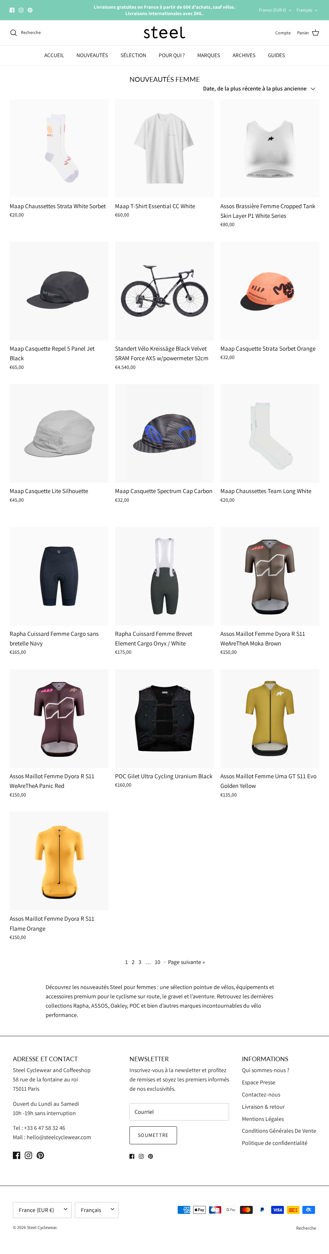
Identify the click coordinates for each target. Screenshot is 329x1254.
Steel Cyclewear (42, 1227)
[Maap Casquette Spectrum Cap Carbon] (164, 433)
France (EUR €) (272, 10)
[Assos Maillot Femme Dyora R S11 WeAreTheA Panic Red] (59, 718)
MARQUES (208, 55)
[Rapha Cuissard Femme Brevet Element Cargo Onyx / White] (164, 576)
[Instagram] (21, 10)
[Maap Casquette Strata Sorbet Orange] (269, 291)
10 (157, 962)
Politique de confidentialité (274, 1143)
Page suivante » (186, 962)
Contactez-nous (261, 1094)
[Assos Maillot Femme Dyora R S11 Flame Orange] (59, 861)
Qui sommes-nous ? (265, 1070)
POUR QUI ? (172, 55)
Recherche (306, 1228)
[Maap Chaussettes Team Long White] (269, 433)
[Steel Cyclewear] (164, 33)
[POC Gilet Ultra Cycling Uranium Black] (164, 718)
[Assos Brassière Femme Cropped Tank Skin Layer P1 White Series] (269, 148)
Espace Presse (258, 1082)
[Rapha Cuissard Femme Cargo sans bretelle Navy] (59, 576)
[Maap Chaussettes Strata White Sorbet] (59, 148)
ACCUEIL (54, 55)
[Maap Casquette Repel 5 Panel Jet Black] (59, 291)
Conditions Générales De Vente (279, 1130)
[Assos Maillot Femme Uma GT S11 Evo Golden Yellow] (269, 718)
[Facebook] (12, 10)
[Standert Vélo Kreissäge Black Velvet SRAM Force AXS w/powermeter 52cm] (164, 291)
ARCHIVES (244, 55)
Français (304, 10)
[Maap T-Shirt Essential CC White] (164, 148)
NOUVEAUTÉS (92, 55)
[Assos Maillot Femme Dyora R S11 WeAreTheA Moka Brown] (269, 576)
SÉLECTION (133, 55)
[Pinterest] (30, 10)
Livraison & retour (263, 1106)
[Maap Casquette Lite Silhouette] (59, 433)
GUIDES (276, 55)
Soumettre (153, 1135)
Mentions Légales (263, 1118)
